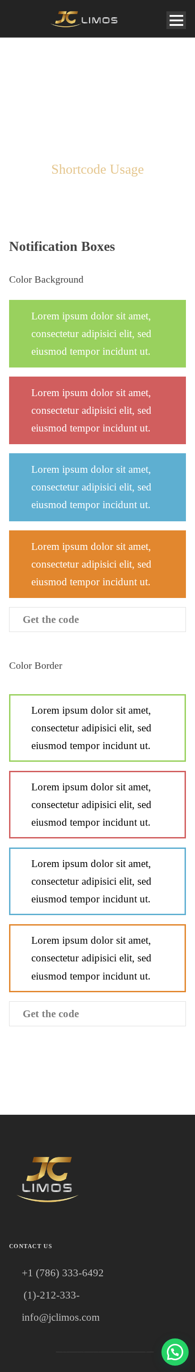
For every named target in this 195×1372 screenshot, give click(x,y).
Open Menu (176, 20)
